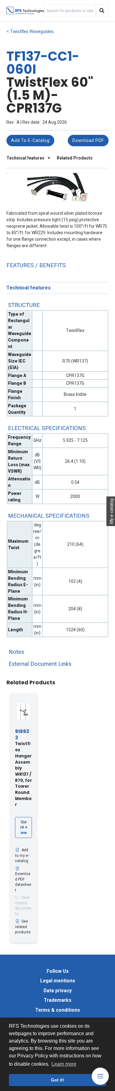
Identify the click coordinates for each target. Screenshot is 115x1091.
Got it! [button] (57, 1079)
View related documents (23, 905)
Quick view (23, 827)
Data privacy (58, 991)
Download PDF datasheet (23, 882)
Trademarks (57, 1000)
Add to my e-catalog (22, 855)
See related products (23, 926)
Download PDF (88, 140)
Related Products (75, 158)
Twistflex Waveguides (32, 31)
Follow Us (58, 971)
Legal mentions (57, 981)
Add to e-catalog (30, 140)
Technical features (25, 158)
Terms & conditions (57, 1010)
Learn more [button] (64, 1064)
